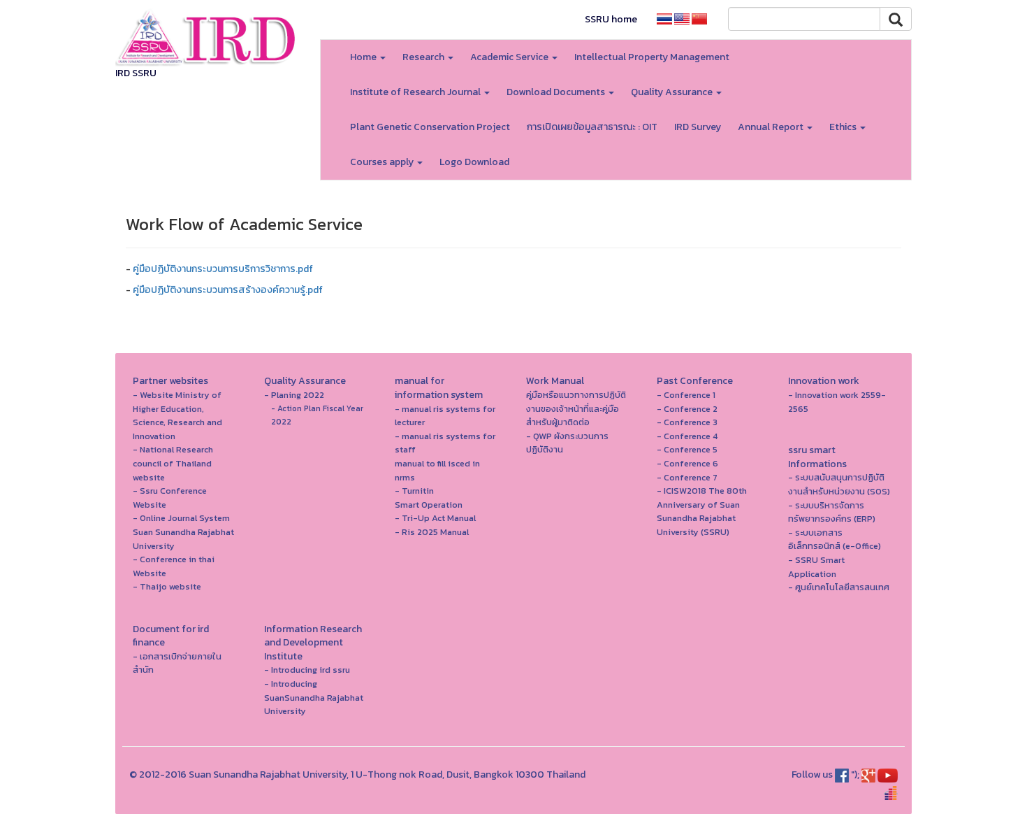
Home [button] (364, 57)
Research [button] (424, 57)
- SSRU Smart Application (816, 566)
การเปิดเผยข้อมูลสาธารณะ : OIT (592, 127)
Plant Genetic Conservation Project (430, 127)
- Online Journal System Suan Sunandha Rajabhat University (183, 531)
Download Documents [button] (557, 92)
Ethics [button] (844, 127)
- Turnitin (414, 490)
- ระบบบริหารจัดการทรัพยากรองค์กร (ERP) (831, 512)
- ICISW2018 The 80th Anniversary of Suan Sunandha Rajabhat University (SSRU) (702, 511)
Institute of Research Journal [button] (416, 92)
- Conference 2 (687, 408)
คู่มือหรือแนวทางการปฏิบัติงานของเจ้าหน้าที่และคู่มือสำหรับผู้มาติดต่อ (576, 408)
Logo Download (474, 162)
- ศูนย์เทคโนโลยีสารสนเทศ (838, 587)
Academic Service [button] (510, 57)
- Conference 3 (687, 422)
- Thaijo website (167, 586)
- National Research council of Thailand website (173, 463)
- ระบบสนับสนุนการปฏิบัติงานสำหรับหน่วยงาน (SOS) (839, 484)
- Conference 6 (687, 463)
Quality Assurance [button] (673, 92)
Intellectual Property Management (651, 57)
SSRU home (611, 19)
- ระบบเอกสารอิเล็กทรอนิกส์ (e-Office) (834, 539)
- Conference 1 (686, 394)
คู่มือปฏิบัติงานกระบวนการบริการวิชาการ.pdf (223, 269)
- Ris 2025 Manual (432, 531)
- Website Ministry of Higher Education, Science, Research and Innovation (177, 415)
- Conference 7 (687, 477)
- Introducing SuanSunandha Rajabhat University (313, 697)
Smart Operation (428, 504)
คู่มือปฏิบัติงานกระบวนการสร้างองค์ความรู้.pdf (228, 290)
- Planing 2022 (294, 394)
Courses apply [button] (383, 162)
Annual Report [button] (772, 127)
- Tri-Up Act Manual (435, 517)
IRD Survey (697, 127)
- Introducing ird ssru (307, 669)
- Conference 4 (687, 436)
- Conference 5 (687, 449)
